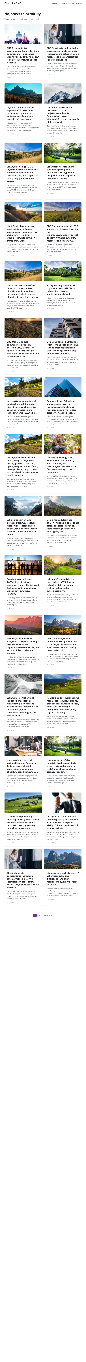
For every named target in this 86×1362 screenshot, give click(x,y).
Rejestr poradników (59, 3)
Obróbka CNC (12, 3)
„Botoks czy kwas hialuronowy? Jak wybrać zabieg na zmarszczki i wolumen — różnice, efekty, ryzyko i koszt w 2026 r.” (63, 879)
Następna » (48, 915)
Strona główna (76, 3)
